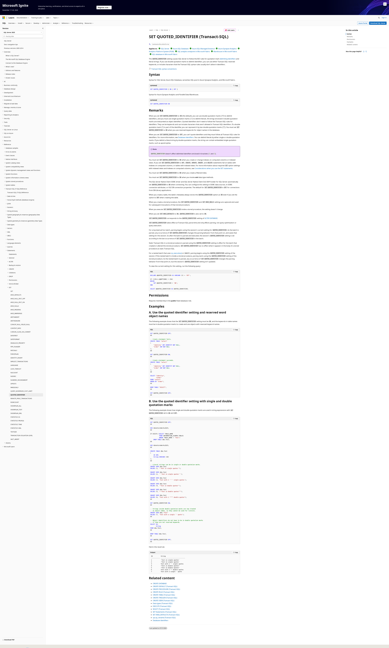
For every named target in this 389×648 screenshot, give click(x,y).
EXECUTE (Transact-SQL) (162, 606)
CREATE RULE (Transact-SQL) (163, 592)
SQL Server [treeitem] (7, 41)
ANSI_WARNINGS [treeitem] (16, 313)
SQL (157, 30)
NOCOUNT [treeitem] (14, 373)
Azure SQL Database (181, 49)
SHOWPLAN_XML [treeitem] (16, 413)
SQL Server (164, 30)
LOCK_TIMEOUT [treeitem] (16, 369)
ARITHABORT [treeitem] (15, 317)
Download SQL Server (377, 23)
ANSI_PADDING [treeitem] (16, 310)
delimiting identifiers (228, 59)
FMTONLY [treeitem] (14, 350)
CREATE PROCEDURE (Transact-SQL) (166, 589)
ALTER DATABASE (211, 218)
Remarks (350, 37)
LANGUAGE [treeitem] (14, 365)
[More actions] (238, 30)
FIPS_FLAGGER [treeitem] (15, 347)
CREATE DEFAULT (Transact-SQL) (165, 586)
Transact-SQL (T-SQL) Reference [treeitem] (18, 192)
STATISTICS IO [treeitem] (15, 417)
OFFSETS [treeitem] (13, 384)
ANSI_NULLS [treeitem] (15, 306)
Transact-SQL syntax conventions (164, 69)
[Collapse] (43, 28)
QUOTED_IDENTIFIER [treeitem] (18, 395)
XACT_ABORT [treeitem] (15, 439)
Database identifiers (186, 137)
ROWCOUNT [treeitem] (15, 402)
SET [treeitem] (12, 291)
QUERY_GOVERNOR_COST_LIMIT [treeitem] (21, 391)
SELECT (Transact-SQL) (161, 609)
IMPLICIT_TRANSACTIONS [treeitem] (19, 361)
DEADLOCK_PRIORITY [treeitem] (18, 343)
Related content (352, 45)
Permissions (351, 39)
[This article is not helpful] (366, 51)
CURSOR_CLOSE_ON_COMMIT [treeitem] (21, 332)
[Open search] (379, 18)
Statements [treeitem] (13, 254)
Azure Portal (363, 23)
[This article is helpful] (363, 51)
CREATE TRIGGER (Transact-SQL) (165, 598)
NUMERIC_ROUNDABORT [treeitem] (19, 380)
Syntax (349, 34)
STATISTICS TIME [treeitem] (16, 424)
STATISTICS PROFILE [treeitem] (17, 421)
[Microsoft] (3, 17)
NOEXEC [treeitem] (13, 376)
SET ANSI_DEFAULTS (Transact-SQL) (166, 615)
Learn (151, 30)
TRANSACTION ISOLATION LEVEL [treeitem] (22, 435)
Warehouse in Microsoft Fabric (225, 51)
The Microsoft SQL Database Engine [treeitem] (18, 59)
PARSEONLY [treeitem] (14, 387)
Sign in (384, 18)
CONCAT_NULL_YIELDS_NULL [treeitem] (20, 324)
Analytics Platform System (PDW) (161, 51)
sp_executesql (176, 253)
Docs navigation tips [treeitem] (11, 44)
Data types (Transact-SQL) (163, 603)
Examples (350, 42)
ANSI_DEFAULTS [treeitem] (16, 295)
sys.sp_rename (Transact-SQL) (164, 617)
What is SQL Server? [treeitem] (12, 56)
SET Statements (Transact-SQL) (164, 612)
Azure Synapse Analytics (227, 49)
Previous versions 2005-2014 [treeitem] (13, 48)
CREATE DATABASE (160, 583)
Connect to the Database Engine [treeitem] (17, 63)
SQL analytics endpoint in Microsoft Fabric (194, 51)
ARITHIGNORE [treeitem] (15, 321)
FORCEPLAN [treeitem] (15, 354)
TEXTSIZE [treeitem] (14, 432)
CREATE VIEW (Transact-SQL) (163, 600)
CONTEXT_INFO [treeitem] (16, 328)
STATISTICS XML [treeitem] (16, 428)
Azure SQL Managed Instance (203, 49)
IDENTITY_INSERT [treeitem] (16, 358)
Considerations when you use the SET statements (213, 168)
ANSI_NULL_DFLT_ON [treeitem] (18, 302)
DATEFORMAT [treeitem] (15, 339)
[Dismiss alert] (385, 4)
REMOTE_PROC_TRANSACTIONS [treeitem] (21, 398)
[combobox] (22, 32)
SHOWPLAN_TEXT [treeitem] (16, 410)
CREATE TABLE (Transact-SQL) (164, 595)
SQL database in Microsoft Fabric (164, 54)
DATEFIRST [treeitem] (14, 336)
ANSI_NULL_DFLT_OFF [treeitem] (18, 299)
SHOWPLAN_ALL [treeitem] (16, 406)
